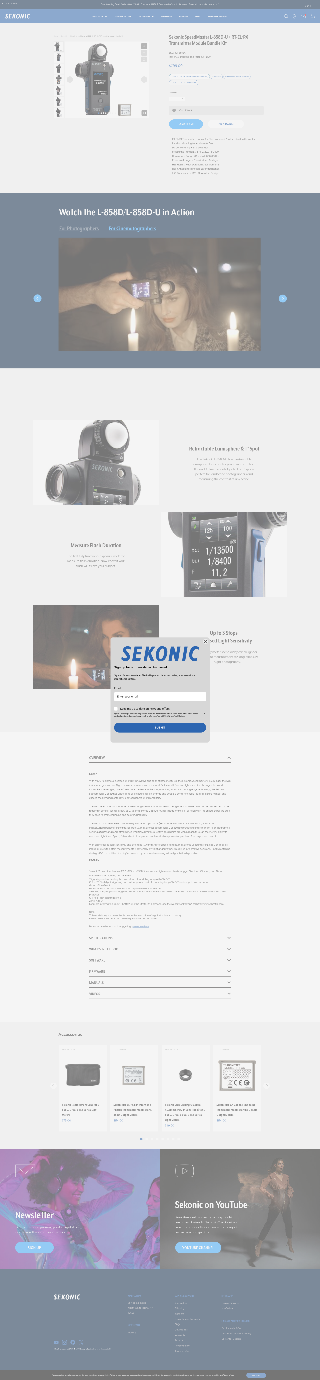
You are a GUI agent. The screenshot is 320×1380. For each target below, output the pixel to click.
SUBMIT (160, 727)
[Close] (206, 641)
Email (117, 688)
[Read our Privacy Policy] (204, 714)
